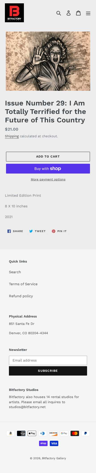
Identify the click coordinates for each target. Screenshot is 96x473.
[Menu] (88, 13)
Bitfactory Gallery (54, 458)
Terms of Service (23, 284)
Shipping (12, 136)
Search (15, 272)
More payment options (48, 179)
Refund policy (21, 296)
